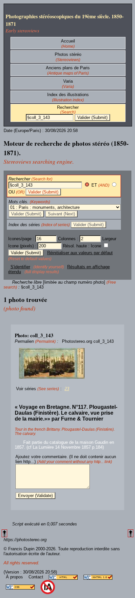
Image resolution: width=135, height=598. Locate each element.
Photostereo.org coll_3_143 (88, 341)
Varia (68, 81)
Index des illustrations (68, 94)
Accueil (68, 41)
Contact (37, 576)
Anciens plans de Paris (68, 67)
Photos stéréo (68, 54)
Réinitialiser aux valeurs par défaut (80, 252)
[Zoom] (67, 363)
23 (67, 388)
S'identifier (20, 266)
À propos (15, 576)
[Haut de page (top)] (4, 533)
